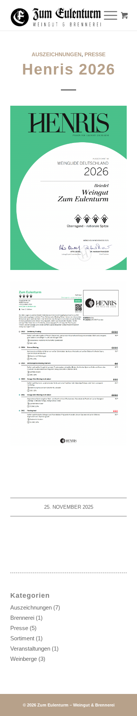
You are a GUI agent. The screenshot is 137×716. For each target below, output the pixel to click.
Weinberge (23, 659)
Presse (94, 54)
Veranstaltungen (30, 648)
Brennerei (22, 617)
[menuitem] (111, 15)
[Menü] (106, 15)
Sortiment (22, 638)
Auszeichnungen (56, 54)
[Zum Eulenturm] (57, 15)
